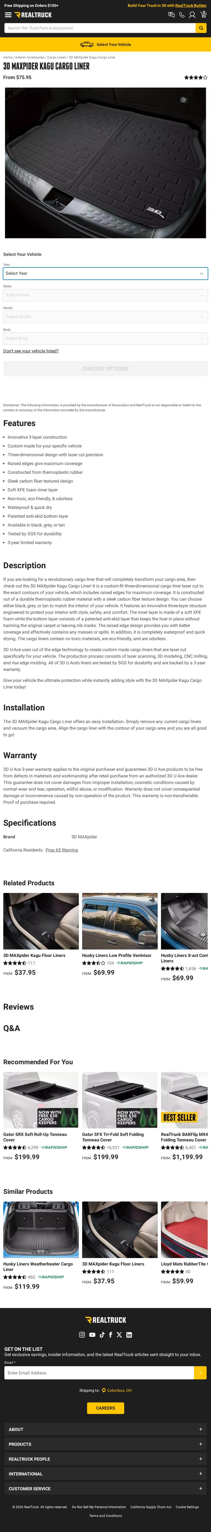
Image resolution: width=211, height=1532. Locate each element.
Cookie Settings (187, 1507)
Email (9, 1363)
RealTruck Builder (191, 5)
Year (6, 265)
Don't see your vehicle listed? (31, 351)
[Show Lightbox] (105, 163)
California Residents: (40, 850)
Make (7, 286)
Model (7, 308)
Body (7, 330)
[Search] (201, 28)
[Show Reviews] (196, 77)
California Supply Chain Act (151, 1507)
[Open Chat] (171, 15)
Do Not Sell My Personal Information (99, 1507)
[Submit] (200, 1372)
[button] (105, 1429)
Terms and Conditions (105, 1516)
